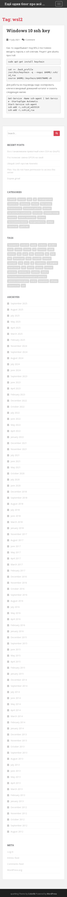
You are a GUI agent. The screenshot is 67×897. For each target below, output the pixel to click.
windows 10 (24, 272)
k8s (31, 254)
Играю (35, 203)
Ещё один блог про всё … (25, 4)
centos (18, 249)
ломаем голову (51, 213)
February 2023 (18, 394)
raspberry (40, 263)
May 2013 (16, 776)
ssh (23, 267)
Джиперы (24, 203)
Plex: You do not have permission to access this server (31, 171)
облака (41, 217)
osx (20, 263)
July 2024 (15, 364)
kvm (53, 254)
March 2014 (17, 716)
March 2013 (17, 789)
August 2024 (17, 358)
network (46, 258)
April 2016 (16, 619)
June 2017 (16, 546)
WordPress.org (14, 870)
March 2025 (17, 333)
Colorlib (31, 893)
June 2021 (16, 461)
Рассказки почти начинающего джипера (27, 276)
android (24, 245)
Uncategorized (45, 199)
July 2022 (15, 412)
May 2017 (16, 552)
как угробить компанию (19, 213)
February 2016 (18, 625)
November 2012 (19, 813)
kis (47, 254)
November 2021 (19, 449)
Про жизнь (46, 203)
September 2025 (19, 303)
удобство (24, 226)
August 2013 (17, 758)
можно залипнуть (27, 217)
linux (28, 258)
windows (12, 272)
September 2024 (19, 352)
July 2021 (15, 455)
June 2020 (16, 485)
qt (35, 199)
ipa (19, 254)
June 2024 (16, 370)
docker (27, 249)
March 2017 (17, 564)
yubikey (35, 272)
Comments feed (15, 863)
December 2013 (19, 734)
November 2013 (19, 740)
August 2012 (17, 831)
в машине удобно (32, 208)
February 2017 (18, 570)
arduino (42, 245)
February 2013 (18, 795)
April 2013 (16, 783)
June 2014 (16, 698)
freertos (41, 249)
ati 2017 (52, 245)
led (9, 258)
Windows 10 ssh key (28, 30)
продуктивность (37, 222)
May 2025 (16, 321)
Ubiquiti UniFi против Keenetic (22, 163)
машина (12, 217)
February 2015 (18, 667)
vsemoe (48, 267)
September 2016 (19, 594)
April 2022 (16, 430)
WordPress (52, 893)
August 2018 (17, 503)
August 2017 (17, 540)
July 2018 (15, 509)
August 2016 (17, 600)
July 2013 (15, 764)
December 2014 (19, 679)
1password (13, 245)
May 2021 (16, 467)
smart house (13, 267)
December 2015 (19, 637)
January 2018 (17, 528)
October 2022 (17, 406)
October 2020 (17, 473)
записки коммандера (18, 281)
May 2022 (16, 424)
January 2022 (17, 437)
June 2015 (16, 649)
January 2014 (17, 728)
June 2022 (16, 418)
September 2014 (19, 685)
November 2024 (19, 345)
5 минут (11, 199)
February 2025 (18, 339)
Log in (10, 851)
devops (21, 199)
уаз (23, 285)
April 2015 (16, 661)
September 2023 (19, 376)
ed (34, 249)
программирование (17, 222)
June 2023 (16, 382)
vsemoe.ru (13, 203)
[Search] (57, 133)
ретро (50, 222)
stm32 (30, 267)
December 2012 (19, 807)
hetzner (11, 254)
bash (10, 249)
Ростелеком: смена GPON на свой (25, 157)
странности (13, 285)
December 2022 (19, 400)
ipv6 (25, 254)
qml (29, 199)
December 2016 (19, 576)
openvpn (12, 263)
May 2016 (16, 613)
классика (37, 213)
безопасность (14, 208)
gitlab (50, 249)
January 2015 (17, 673)
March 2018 (17, 521)
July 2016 (15, 606)
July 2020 (15, 479)
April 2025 (16, 327)
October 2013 (17, 746)
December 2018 (19, 491)
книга (33, 281)
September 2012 (19, 825)
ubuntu (39, 267)
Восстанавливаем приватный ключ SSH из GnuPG (33, 151)
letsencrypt (19, 258)
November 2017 (19, 534)
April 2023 (16, 388)
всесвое (47, 208)
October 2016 (17, 588)
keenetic (39, 254)
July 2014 (15, 691)
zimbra (45, 272)
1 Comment (29, 39)
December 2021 (19, 443)
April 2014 (16, 710)
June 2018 (16, 515)
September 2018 (19, 497)
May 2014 (16, 704)
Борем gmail (13, 178)
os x (27, 263)
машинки (43, 281)
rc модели (52, 263)
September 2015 (19, 643)
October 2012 (17, 819)
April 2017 (16, 558)
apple (33, 245)
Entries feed (13, 857)
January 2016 (17, 631)
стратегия (12, 226)
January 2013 (17, 801)
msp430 (37, 258)
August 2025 (17, 309)
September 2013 (19, 752)
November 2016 (19, 582)
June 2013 (16, 770)
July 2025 (15, 315)
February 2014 (18, 722)
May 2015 (16, 655)
